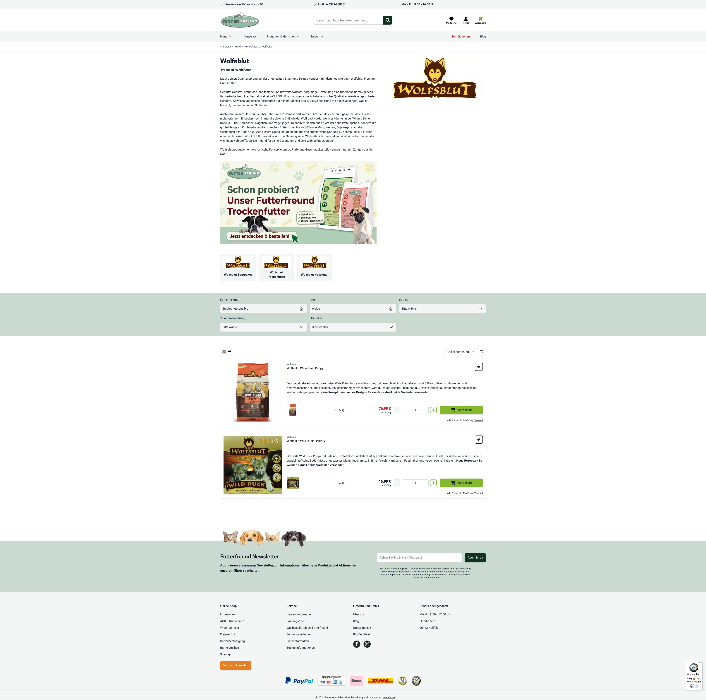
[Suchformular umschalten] (387, 20)
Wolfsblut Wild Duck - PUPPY (306, 441)
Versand (478, 420)
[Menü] (700, 663)
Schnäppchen (460, 36)
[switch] (694, 686)
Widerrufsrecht (229, 627)
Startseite (225, 46)
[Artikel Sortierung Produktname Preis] (460, 352)
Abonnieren (475, 557)
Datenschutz (228, 634)
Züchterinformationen (301, 647)
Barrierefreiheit (229, 647)
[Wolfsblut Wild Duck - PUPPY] (252, 465)
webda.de (389, 697)
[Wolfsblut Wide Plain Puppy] (252, 392)
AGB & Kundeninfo (232, 621)
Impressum (227, 614)
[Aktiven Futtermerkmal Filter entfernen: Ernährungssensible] (301, 309)
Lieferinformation (298, 641)
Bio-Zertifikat (361, 634)
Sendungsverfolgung (300, 634)
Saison (314, 36)
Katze (248, 36)
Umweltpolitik (362, 627)
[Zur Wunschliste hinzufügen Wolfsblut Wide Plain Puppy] (479, 367)
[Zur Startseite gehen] (239, 20)
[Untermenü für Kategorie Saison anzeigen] (322, 36)
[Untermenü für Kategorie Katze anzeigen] (254, 36)
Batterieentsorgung (232, 641)
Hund (223, 36)
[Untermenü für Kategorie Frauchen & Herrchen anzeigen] (298, 36)
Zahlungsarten (296, 621)
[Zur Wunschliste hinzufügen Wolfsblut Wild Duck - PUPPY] (479, 440)
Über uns (359, 614)
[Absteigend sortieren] (482, 352)
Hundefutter (251, 46)
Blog (483, 36)
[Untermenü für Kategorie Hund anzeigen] (230, 36)
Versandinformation (299, 614)
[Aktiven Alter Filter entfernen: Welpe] (390, 309)
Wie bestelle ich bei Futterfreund (307, 627)
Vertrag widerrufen (235, 665)
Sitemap (225, 654)
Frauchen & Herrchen (281, 36)
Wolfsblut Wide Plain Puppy (305, 368)
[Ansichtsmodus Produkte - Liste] (224, 352)
